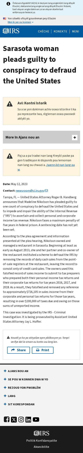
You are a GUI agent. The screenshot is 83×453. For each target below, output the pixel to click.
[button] (60, 31)
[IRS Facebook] (6, 418)
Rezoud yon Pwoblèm (24, 388)
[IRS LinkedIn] (28, 418)
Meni (75, 31)
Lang (11, 396)
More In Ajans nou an (22, 137)
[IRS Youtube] (36, 418)
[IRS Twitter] (14, 418)
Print (45, 350)
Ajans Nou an (18, 371)
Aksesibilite (41, 447)
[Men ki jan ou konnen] (41, 20)
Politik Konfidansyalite (41, 441)
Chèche (43, 31)
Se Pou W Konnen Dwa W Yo (28, 379)
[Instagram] (21, 418)
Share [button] (21, 350)
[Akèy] (11, 30)
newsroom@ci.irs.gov (30, 191)
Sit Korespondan (21, 404)
